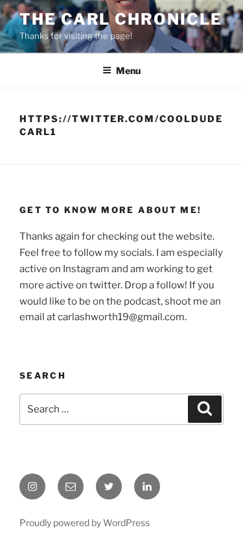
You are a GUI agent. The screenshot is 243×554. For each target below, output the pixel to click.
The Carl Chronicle (120, 19)
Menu (128, 70)
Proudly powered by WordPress (84, 522)
